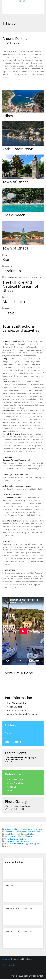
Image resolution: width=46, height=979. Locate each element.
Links (9, 790)
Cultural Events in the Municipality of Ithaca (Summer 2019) (20, 758)
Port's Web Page (15, 779)
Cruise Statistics (14, 706)
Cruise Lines (13, 786)
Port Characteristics (16, 703)
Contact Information (16, 710)
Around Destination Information (22, 714)
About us (6, 959)
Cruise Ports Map (15, 783)
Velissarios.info (8, 965)
